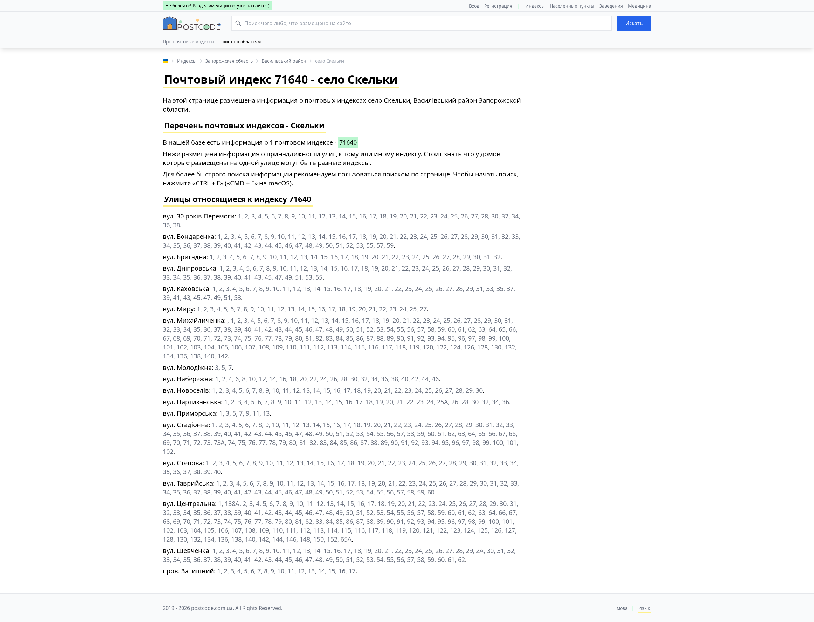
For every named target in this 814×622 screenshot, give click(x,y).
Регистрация (498, 6)
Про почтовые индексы (188, 41)
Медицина (639, 6)
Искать (634, 23)
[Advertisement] (591, 140)
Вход (474, 6)
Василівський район (284, 61)
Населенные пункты (572, 6)
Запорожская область (229, 61)
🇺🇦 (165, 61)
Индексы (535, 6)
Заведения (611, 6)
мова (622, 608)
